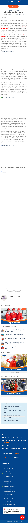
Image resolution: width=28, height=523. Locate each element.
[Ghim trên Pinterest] (17, 291)
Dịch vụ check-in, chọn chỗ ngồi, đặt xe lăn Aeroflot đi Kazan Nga (14, 330)
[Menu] (2, 2)
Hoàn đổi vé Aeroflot (8, 484)
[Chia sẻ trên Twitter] (13, 291)
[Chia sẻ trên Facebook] (10, 291)
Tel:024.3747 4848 (6, 443)
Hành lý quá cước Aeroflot (9, 491)
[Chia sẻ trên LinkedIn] (20, 291)
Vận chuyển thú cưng (8, 494)
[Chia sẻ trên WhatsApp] (8, 291)
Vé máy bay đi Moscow (10, 504)
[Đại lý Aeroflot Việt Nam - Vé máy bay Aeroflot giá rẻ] (14, 2)
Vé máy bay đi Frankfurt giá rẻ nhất (12, 415)
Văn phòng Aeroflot (8, 466)
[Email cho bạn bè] (15, 291)
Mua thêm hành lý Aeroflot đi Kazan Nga (14, 334)
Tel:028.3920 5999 (6, 451)
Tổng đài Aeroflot (8, 473)
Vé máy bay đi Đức (9, 507)
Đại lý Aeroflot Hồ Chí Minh (9, 471)
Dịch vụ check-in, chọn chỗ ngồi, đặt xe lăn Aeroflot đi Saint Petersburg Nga (14, 343)
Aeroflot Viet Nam (20, 14)
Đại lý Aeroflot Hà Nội (8, 468)
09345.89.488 (15, 453)
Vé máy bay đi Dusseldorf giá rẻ (11, 420)
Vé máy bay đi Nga (9, 501)
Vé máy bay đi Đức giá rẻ (14, 10)
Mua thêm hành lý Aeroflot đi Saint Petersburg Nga (15, 347)
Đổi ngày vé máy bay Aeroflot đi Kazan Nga (15, 338)
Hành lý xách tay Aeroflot (9, 489)
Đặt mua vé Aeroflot (8, 476)
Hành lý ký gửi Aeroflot (9, 486)
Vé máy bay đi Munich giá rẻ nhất (11, 417)
